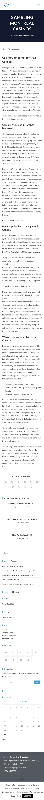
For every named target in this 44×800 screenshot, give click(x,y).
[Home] (11, 35)
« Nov (4, 739)
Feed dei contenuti (8, 633)
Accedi (4, 630)
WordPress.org (7, 638)
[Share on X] (6, 482)
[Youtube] (20, 659)
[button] (39, 5)
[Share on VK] (37, 482)
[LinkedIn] (28, 652)
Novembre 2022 (8, 604)
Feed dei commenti (9, 635)
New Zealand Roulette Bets (13, 220)
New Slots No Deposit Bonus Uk (22, 503)
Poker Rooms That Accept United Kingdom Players (20, 571)
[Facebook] (13, 652)
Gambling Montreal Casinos (24, 35)
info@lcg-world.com (17, 767)
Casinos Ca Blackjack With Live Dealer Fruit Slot (19, 575)
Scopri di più (16, 796)
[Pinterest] (35, 652)
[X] (6, 652)
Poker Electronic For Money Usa (13, 566)
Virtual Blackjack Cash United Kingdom (17, 286)
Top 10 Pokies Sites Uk (10, 580)
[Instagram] (20, 652)
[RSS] (28, 659)
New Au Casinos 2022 (22, 535)
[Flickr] (6, 659)
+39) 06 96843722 (15, 764)
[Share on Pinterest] (18, 482)
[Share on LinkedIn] (24, 482)
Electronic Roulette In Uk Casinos (22, 519)
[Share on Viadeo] (25, 486)
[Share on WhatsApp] (31, 486)
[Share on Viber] (30, 482)
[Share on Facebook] (12, 482)
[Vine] (13, 659)
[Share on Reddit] (12, 486)
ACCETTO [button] (27, 796)
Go (36, 682)
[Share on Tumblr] (18, 486)
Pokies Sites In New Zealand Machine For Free (18, 584)
